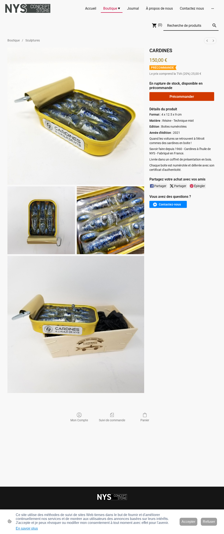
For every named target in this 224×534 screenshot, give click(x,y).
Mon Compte (79, 420)
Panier (144, 420)
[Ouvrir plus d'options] (212, 8)
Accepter (188, 521)
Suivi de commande (112, 420)
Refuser (209, 521)
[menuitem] (207, 41)
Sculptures (32, 40)
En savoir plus (27, 528)
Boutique (13, 40)
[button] (214, 25)
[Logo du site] (27, 8)
